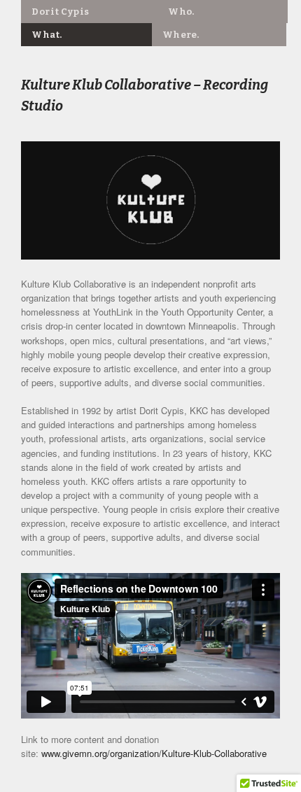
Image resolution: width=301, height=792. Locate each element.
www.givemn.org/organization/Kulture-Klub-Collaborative (154, 753)
